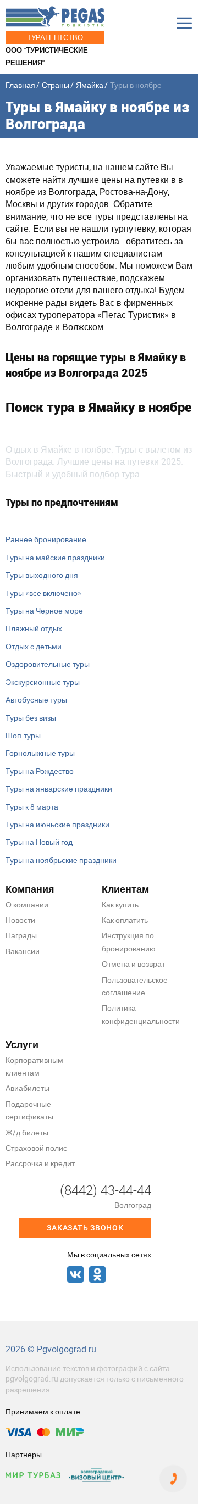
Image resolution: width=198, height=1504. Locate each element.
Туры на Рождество (40, 771)
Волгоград (132, 1205)
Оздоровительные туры (48, 664)
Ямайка (89, 85)
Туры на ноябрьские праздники (61, 860)
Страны (55, 85)
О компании (27, 904)
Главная (20, 85)
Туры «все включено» (43, 593)
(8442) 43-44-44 (105, 1190)
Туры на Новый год (39, 842)
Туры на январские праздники (59, 788)
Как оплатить (125, 920)
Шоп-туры (23, 735)
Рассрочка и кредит (40, 1163)
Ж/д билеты (27, 1132)
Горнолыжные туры (40, 753)
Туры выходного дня (42, 575)
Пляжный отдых (34, 628)
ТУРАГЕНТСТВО (55, 37)
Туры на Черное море (44, 610)
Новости (20, 920)
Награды (21, 935)
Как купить (120, 904)
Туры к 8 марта (32, 806)
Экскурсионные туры (43, 682)
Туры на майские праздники (55, 557)
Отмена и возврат (133, 964)
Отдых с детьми (34, 646)
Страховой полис (36, 1148)
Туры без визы (31, 717)
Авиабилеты (28, 1088)
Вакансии (23, 951)
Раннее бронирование (46, 539)
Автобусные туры (36, 699)
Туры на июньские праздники (57, 824)
